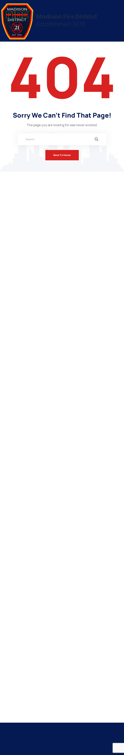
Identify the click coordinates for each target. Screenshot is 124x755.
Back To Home (62, 155)
